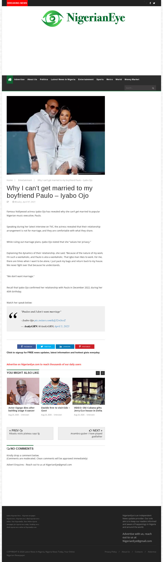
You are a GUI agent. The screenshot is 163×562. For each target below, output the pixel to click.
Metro (109, 79)
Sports (100, 79)
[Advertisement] (81, 53)
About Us (32, 79)
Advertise (19, 79)
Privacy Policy (111, 552)
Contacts (139, 552)
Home (10, 180)
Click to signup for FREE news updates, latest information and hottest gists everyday (53, 352)
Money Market (132, 79)
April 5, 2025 (62, 326)
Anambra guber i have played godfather (86, 435)
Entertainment (86, 79)
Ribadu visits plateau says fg (24, 433)
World (119, 79)
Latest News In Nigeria (63, 79)
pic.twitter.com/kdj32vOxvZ (50, 320)
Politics (44, 79)
